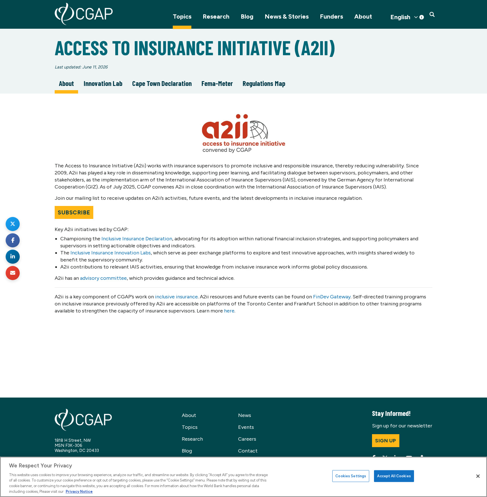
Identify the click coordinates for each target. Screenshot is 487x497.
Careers (247, 439)
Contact (248, 451)
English (400, 17)
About (363, 16)
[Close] (478, 476)
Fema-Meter (217, 83)
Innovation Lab (103, 83)
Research (216, 16)
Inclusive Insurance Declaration (136, 239)
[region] (243, 477)
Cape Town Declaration (162, 83)
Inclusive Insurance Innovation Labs (110, 253)
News (244, 415)
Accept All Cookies (394, 476)
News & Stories (287, 16)
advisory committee (103, 278)
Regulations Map (264, 83)
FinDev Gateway (332, 297)
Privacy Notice (79, 491)
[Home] (84, 14)
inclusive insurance (176, 297)
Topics (182, 16)
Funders (331, 16)
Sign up (385, 441)
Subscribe (74, 212)
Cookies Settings (350, 476)
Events (246, 427)
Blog (247, 16)
